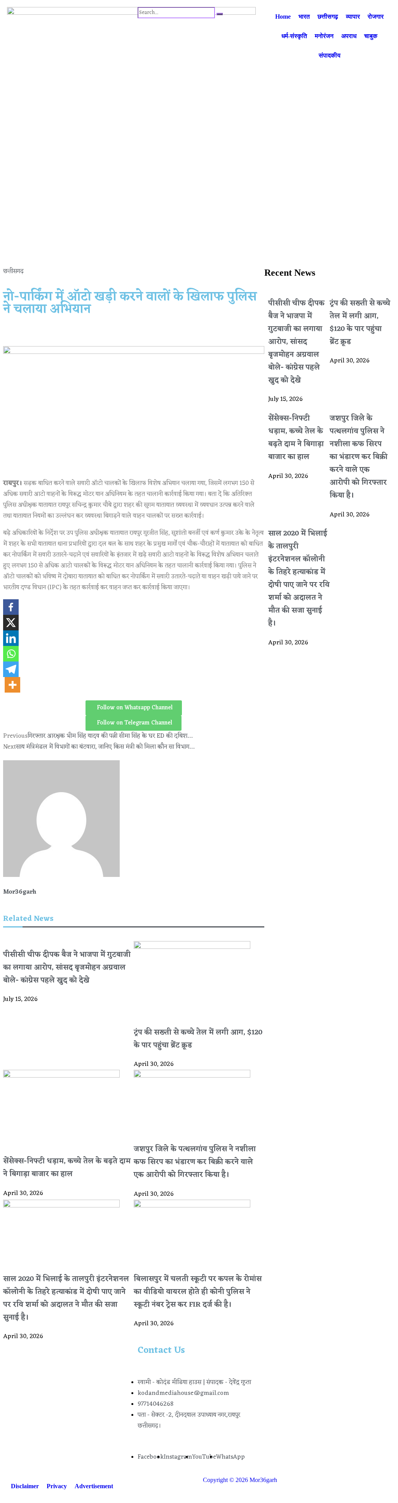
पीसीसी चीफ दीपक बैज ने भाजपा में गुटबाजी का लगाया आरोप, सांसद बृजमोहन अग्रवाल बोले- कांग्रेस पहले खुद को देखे (67, 967)
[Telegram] (11, 669)
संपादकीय (329, 55)
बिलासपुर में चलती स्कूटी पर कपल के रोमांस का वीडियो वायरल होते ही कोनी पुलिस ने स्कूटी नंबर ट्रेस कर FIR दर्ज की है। (198, 1292)
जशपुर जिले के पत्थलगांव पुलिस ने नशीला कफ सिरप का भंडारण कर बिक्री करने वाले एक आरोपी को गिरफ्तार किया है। (195, 1162)
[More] (12, 685)
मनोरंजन (324, 36)
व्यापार (353, 16)
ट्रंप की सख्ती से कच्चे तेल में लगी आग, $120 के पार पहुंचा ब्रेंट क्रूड (360, 322)
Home (283, 16)
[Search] (219, 14)
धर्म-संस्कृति (294, 36)
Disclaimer (25, 1486)
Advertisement (94, 1486)
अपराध (348, 36)
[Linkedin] (11, 638)
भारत (304, 16)
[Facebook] (11, 607)
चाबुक (370, 36)
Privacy (57, 1486)
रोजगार (376, 16)
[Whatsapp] (11, 653)
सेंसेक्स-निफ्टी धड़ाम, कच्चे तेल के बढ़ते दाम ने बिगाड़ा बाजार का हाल (67, 1168)
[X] (11, 622)
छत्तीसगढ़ (328, 16)
